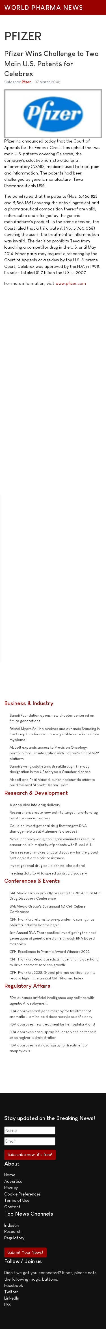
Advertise (13, 1181)
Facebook (13, 1285)
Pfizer (26, 82)
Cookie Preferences (22, 1194)
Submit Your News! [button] (25, 1252)
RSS (7, 1304)
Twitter (11, 1291)
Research (12, 1231)
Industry (11, 1225)
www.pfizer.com (70, 283)
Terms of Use (16, 1200)
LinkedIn (11, 1298)
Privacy (11, 1187)
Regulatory (14, 1237)
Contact (12, 1206)
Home (9, 1174)
